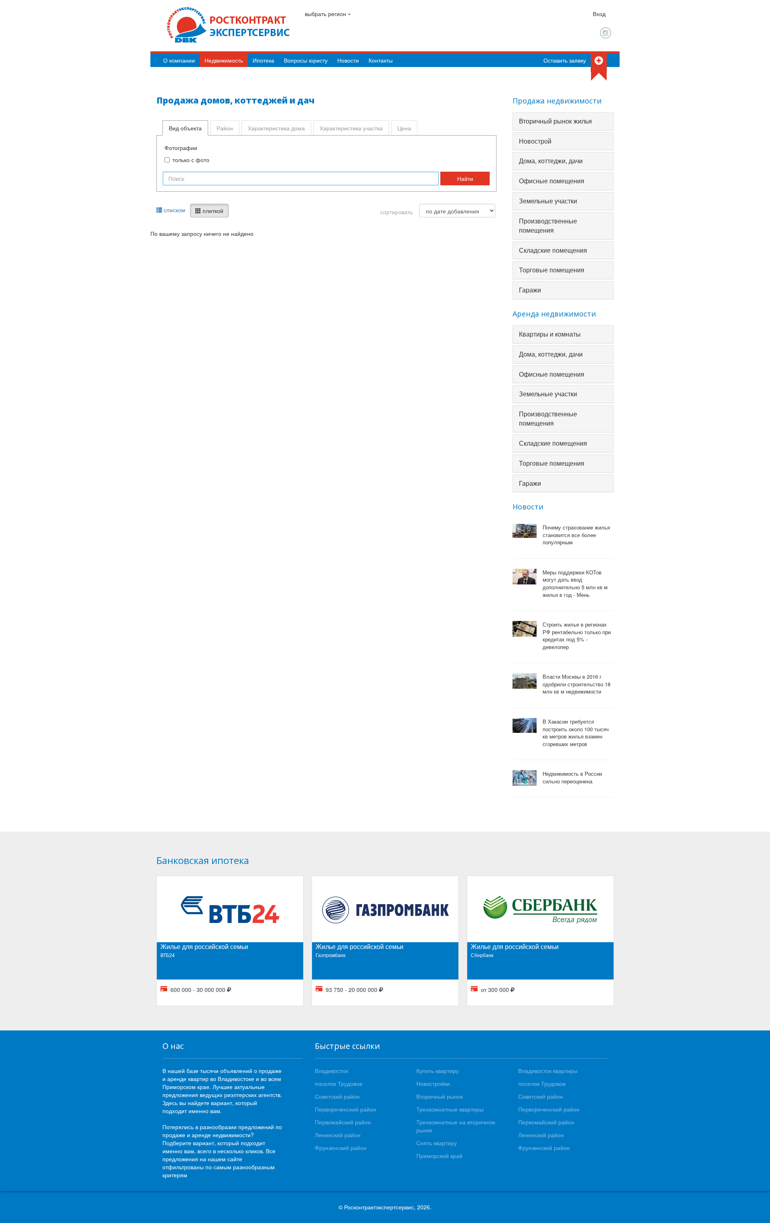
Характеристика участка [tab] (351, 128)
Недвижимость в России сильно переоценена (572, 777)
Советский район (337, 1096)
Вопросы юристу (306, 60)
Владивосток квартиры (548, 1071)
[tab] (563, 121)
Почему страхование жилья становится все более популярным (576, 535)
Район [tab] (225, 128)
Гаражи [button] (530, 289)
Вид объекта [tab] (185, 128)
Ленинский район (338, 1135)
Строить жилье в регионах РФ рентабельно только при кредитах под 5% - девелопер (577, 636)
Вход (599, 14)
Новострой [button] (535, 141)
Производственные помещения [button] (548, 225)
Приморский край (439, 1156)
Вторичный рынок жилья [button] (555, 121)
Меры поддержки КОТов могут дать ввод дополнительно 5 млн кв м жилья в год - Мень (575, 583)
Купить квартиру (437, 1071)
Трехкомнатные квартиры (450, 1109)
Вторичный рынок (439, 1096)
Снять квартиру (436, 1143)
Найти (465, 178)
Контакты (381, 60)
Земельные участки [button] (548, 200)
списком (173, 210)
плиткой (212, 211)
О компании (179, 60)
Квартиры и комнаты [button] (550, 334)
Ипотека (263, 60)
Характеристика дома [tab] (276, 128)
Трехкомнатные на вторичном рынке (455, 1126)
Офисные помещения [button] (551, 180)
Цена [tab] (404, 128)
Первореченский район (345, 1109)
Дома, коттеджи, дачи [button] (551, 160)
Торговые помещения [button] (551, 269)
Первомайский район (343, 1122)
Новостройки (433, 1083)
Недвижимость (224, 60)
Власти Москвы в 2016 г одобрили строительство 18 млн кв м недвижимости (576, 684)
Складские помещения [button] (553, 250)
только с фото (190, 160)
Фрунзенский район (341, 1148)
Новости (348, 60)
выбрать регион (326, 14)
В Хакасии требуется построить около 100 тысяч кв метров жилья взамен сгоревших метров (576, 733)
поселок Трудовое (339, 1083)
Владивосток (331, 1071)
